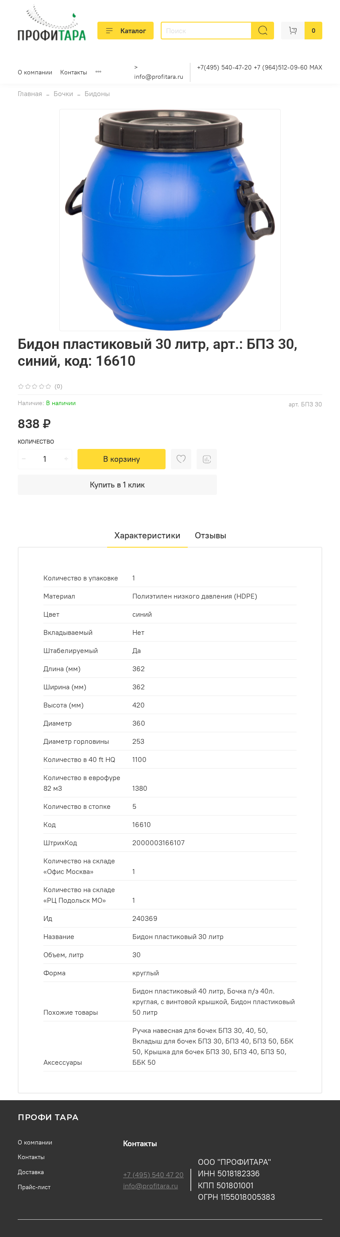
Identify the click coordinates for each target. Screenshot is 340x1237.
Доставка (31, 1172)
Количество (36, 441)
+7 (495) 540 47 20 (153, 1174)
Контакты (73, 72)
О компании (35, 72)
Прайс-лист (34, 1187)
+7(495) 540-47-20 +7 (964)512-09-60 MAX (259, 67)
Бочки (63, 93)
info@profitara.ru (158, 77)
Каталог (133, 30)
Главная (30, 93)
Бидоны (97, 93)
